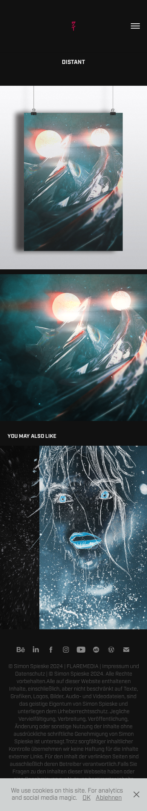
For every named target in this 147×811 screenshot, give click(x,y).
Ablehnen (109, 798)
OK (86, 798)
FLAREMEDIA (82, 666)
